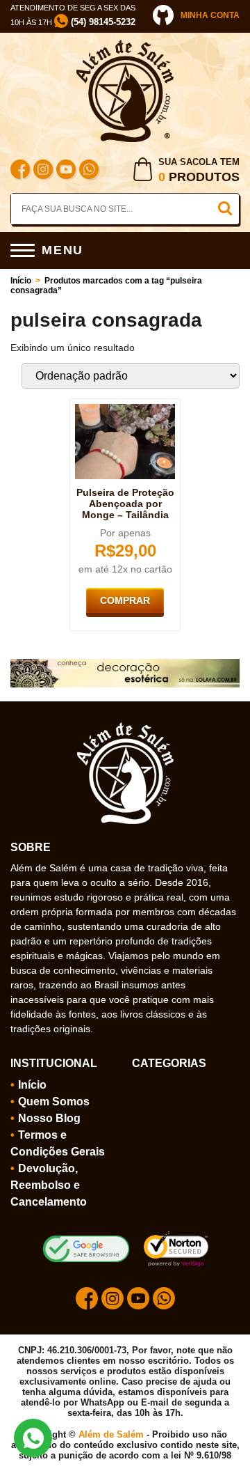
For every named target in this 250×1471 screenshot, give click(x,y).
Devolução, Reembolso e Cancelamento (48, 1185)
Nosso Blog (49, 1118)
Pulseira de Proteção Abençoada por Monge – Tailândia (125, 503)
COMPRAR (125, 600)
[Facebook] (20, 170)
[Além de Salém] (125, 45)
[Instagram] (43, 170)
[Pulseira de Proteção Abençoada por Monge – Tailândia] (125, 409)
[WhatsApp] (89, 170)
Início (20, 281)
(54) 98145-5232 (101, 22)
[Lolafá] (125, 664)
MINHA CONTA (210, 15)
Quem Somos (54, 1101)
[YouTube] (66, 170)
